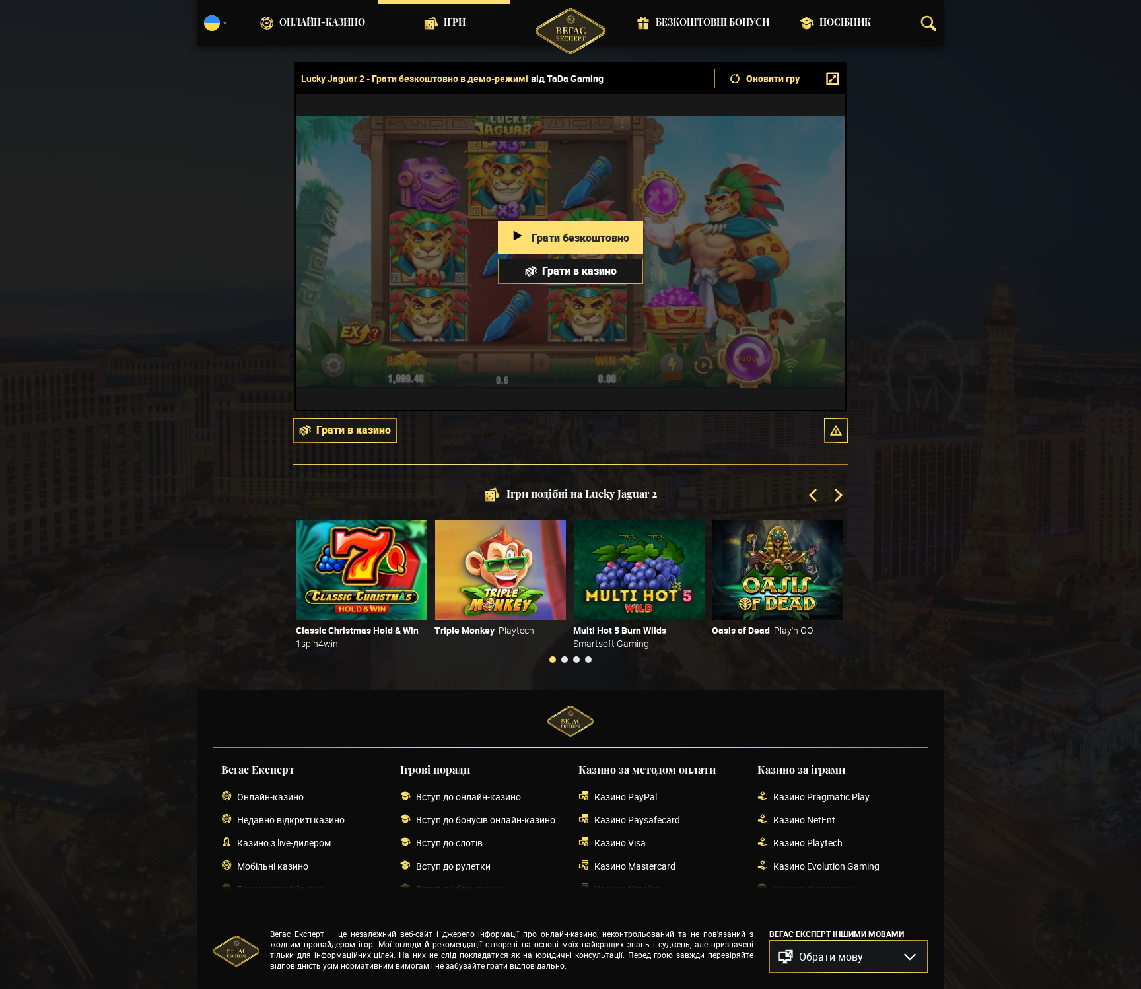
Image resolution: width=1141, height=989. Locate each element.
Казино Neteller (626, 889)
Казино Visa (620, 842)
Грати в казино (579, 270)
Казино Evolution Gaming (826, 866)
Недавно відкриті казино (291, 819)
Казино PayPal (625, 796)
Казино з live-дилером (284, 842)
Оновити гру (773, 78)
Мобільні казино (272, 866)
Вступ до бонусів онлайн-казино (485, 819)
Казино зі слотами (812, 889)
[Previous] (814, 496)
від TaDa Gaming (567, 78)
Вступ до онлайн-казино (468, 796)
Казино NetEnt (804, 819)
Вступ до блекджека (460, 889)
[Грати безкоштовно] (362, 570)
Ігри (455, 23)
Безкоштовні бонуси (712, 23)
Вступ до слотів (449, 842)
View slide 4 (588, 659)
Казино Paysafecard (637, 819)
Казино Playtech (808, 842)
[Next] (837, 496)
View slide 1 (553, 659)
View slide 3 (576, 659)
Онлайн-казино (322, 23)
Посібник (845, 23)
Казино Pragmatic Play (821, 796)
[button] (836, 430)
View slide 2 (564, 659)
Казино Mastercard (634, 866)
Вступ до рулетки (453, 866)
